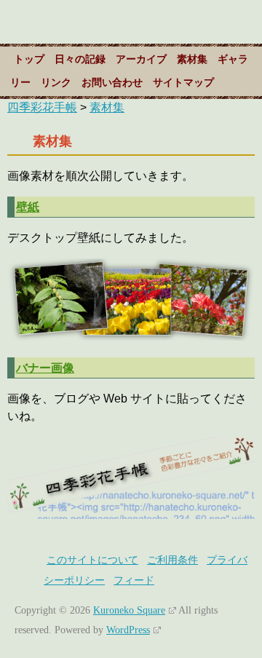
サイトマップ (183, 82)
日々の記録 (80, 59)
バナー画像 (45, 367)
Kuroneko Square (129, 610)
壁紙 (27, 206)
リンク (56, 82)
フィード (134, 580)
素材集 (192, 59)
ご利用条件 (172, 560)
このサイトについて (92, 560)
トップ (29, 59)
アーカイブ (141, 59)
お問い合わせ (112, 82)
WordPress (128, 630)
